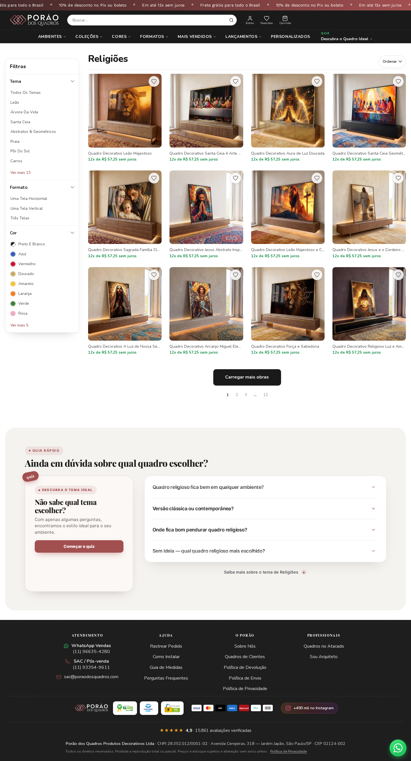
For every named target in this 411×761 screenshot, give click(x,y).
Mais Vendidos (195, 36)
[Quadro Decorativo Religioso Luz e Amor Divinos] (369, 311)
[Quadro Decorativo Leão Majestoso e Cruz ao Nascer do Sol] (288, 214)
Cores (119, 36)
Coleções (86, 36)
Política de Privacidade (245, 689)
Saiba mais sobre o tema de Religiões (261, 572)
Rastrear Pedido (166, 646)
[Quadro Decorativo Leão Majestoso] (125, 118)
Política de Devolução (245, 667)
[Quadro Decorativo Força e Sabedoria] (288, 311)
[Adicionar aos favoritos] (154, 81)
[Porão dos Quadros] (34, 20)
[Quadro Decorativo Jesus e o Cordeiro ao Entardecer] (369, 214)
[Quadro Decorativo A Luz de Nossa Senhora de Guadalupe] (125, 311)
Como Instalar (166, 657)
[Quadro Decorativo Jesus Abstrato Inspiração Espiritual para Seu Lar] (206, 214)
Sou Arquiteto (324, 657)
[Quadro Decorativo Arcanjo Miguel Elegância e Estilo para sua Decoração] (206, 311)
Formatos (152, 36)
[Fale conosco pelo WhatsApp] (398, 748)
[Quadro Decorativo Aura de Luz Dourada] (288, 118)
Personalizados (290, 36)
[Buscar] (231, 20)
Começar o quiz (79, 546)
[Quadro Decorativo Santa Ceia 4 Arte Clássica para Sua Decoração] (206, 118)
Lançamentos (241, 36)
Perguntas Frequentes (166, 678)
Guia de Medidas (166, 667)
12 (265, 394)
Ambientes (50, 36)
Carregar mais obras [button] (247, 377)
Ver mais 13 (20, 172)
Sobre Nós (245, 646)
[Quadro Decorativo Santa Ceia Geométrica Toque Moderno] (369, 118)
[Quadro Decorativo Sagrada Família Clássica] (125, 214)
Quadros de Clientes (245, 657)
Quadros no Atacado (324, 646)
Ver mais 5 (19, 325)
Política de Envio (245, 678)
